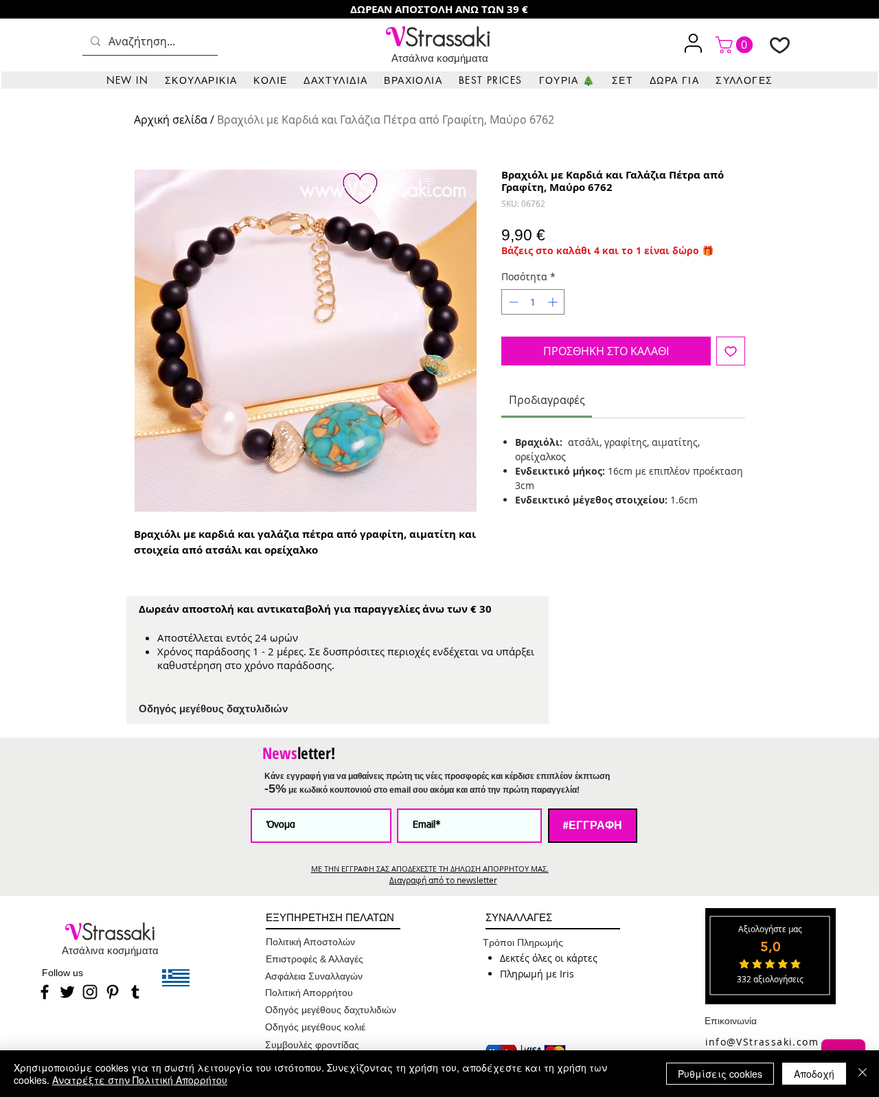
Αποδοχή (814, 1074)
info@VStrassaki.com (762, 1041)
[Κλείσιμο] (862, 1073)
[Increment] (553, 302)
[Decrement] (512, 302)
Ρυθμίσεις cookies (720, 1074)
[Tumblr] (135, 992)
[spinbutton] (533, 302)
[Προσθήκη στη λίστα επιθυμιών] (730, 351)
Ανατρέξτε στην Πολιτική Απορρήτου (139, 1080)
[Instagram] (90, 992)
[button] (200, 80)
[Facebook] (44, 992)
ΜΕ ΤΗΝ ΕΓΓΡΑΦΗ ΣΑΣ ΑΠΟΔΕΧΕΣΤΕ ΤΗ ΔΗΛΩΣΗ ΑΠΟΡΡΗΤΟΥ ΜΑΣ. (430, 868)
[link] (736, 44)
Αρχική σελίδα (170, 119)
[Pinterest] (112, 992)
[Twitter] (67, 992)
